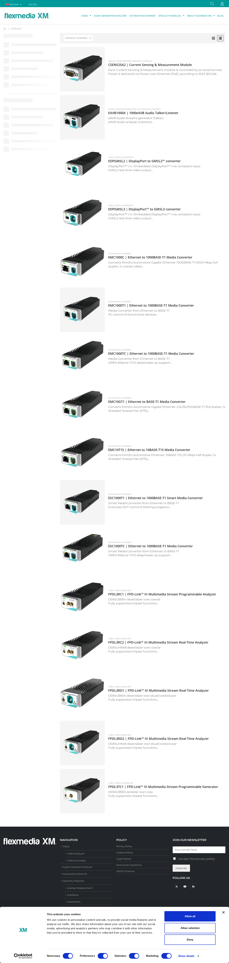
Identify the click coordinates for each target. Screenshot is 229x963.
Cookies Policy (124, 852)
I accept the (196, 858)
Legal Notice (123, 858)
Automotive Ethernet (142, 15)
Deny (190, 939)
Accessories (73, 901)
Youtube (185, 886)
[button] (213, 38)
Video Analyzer (123, 590)
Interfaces (73, 894)
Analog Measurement (119, 61)
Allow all (190, 916)
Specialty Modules (169, 15)
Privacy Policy (124, 846)
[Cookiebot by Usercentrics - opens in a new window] (23, 956)
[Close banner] (223, 912)
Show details (186, 955)
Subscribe (181, 868)
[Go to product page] (82, 69)
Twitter (176, 886)
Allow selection (190, 927)
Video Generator (124, 157)
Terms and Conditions (129, 865)
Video (84, 15)
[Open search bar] (212, 3)
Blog (220, 15)
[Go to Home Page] (5, 29)
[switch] (103, 956)
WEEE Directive (125, 871)
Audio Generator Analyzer (110, 15)
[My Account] (222, 4)
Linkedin (193, 886)
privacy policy (205, 858)
